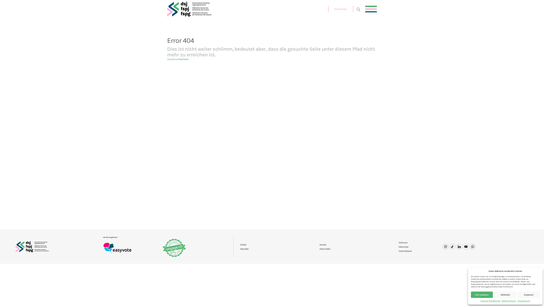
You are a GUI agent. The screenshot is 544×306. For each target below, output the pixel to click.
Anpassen (529, 295)
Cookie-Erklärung (490, 300)
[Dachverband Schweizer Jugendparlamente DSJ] (189, 9)
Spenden (322, 245)
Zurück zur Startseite (177, 59)
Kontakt (243, 245)
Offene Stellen (324, 249)
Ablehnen (505, 295)
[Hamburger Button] (371, 8)
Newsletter (340, 9)
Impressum (523, 300)
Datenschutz (509, 300)
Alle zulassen (482, 295)
